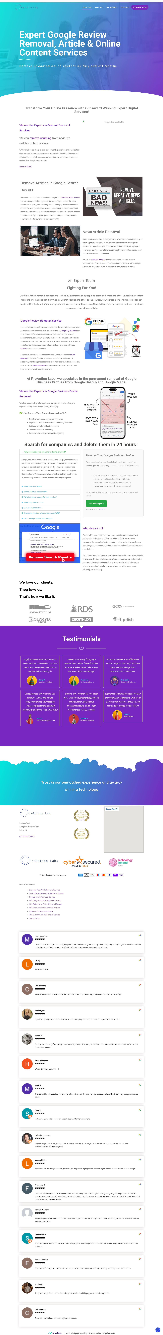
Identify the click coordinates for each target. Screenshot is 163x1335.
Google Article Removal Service (42, 897)
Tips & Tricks (34, 918)
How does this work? (33, 486)
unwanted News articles (70, 198)
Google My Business (69, 331)
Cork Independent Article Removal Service (46, 893)
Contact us (101, 510)
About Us (98, 7)
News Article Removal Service (41, 911)
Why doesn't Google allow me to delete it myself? (45, 452)
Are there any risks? (32, 508)
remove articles (98, 260)
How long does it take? (34, 502)
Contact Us (125, 7)
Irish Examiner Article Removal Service (44, 907)
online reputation (39, 365)
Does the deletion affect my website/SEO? (42, 513)
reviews (24, 348)
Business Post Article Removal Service (44, 890)
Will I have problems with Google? (38, 518)
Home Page (87, 7)
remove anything (40, 138)
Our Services (111, 7)
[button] (50, 452)
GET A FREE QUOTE (140, 7)
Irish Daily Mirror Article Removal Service (45, 904)
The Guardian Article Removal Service (44, 915)
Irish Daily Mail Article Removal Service (45, 900)
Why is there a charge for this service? (40, 497)
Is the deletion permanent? (35, 492)
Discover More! (25, 167)
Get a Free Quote (96, 503)
